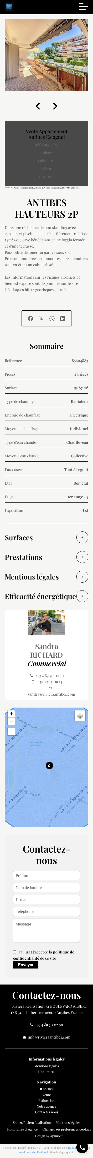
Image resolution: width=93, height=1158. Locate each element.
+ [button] (11, 714)
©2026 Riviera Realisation (32, 1122)
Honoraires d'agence (22, 1129)
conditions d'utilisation (32, 1152)
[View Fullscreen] (11, 731)
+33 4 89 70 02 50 (50, 675)
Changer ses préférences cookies (66, 1129)
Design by (48, 1136)
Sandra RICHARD (46, 650)
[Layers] (80, 715)
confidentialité (74, 1147)
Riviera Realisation (28, 1006)
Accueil (8, 187)
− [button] (11, 721)
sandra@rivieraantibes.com (51, 694)
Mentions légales (68, 1122)
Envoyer (25, 965)
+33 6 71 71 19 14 (49, 681)
